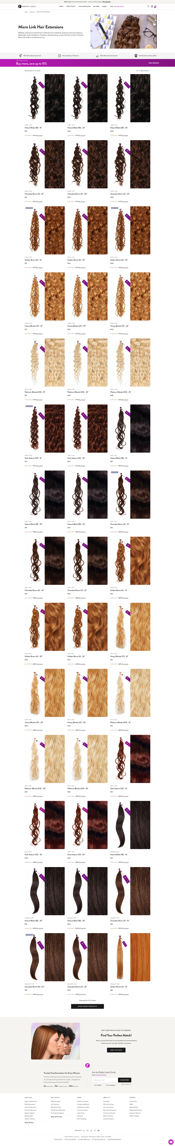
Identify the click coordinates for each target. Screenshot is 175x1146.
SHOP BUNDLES (154, 63)
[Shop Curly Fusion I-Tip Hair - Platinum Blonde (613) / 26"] (130, 362)
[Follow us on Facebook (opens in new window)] (84, 1130)
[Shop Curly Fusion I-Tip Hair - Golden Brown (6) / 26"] (130, 230)
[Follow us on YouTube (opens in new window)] (98, 1130)
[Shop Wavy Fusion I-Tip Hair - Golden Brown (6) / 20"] (45, 627)
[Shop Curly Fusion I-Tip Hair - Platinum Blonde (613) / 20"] (87, 362)
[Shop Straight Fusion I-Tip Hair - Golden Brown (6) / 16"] (130, 957)
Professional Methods (58, 1110)
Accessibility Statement (114, 1139)
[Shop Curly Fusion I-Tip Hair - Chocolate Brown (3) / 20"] (87, 164)
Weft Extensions (30, 1104)
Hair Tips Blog (81, 1119)
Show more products (87, 1006)
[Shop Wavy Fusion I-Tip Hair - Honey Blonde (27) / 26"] (87, 693)
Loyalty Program (108, 1119)
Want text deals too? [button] (126, 1084)
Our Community (108, 1107)
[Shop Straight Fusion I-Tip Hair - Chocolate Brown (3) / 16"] (130, 891)
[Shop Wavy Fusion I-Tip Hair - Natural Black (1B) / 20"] (45, 495)
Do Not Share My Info (98, 1139)
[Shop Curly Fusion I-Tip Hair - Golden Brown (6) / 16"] (45, 230)
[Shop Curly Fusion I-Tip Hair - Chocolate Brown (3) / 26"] (130, 164)
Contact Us (133, 1101)
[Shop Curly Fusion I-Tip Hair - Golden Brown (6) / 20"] (87, 230)
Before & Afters (108, 1116)
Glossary (80, 1116)
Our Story (106, 1101)
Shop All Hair (29, 1123)
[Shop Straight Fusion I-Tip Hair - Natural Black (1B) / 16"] (130, 825)
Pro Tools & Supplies (57, 1113)
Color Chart (80, 1113)
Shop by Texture (30, 1119)
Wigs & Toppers (30, 1113)
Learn (104, 6)
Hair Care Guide (82, 1110)
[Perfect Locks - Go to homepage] (87, 1065)
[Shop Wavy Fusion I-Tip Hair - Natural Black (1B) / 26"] (87, 495)
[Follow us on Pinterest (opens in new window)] (95, 1130)
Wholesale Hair (56, 1107)
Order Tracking (134, 1116)
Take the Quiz (116, 1050)
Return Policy (134, 1107)
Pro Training (55, 1104)
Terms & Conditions (70, 1139)
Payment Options (135, 1113)
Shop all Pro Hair (56, 1117)
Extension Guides (83, 1101)
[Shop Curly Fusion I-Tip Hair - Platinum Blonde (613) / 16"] (45, 362)
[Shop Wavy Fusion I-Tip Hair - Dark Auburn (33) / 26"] (87, 825)
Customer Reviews (109, 1113)
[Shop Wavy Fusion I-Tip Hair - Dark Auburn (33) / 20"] (45, 825)
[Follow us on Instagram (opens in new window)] (87, 1130)
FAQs (131, 1104)
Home (26, 12)
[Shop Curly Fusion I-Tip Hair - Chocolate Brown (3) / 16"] (45, 164)
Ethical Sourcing (108, 1104)
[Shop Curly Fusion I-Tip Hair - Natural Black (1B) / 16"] (45, 98)
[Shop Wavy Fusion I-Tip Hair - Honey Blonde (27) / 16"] (130, 627)
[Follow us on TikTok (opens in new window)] (91, 1130)
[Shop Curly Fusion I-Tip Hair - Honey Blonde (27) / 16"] (45, 296)
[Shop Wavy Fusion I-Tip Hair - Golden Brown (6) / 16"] (130, 561)
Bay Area (96, 6)
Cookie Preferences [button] (84, 1139)
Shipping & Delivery (136, 1110)
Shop (61, 6)
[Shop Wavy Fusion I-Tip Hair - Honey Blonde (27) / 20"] (45, 693)
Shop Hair (32, 12)
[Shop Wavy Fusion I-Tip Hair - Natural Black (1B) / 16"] (130, 428)
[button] (171, 1142)
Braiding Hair (29, 1116)
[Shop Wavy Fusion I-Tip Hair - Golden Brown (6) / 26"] (87, 627)
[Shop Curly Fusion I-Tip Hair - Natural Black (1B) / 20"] (87, 98)
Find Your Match (85, 6)
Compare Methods (83, 1104)
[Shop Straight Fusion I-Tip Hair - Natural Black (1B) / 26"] (87, 891)
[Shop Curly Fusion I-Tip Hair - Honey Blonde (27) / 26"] (130, 296)
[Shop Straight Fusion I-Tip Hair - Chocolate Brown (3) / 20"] (45, 957)
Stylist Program (56, 1101)
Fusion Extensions (31, 1110)
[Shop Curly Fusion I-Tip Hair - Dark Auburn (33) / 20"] (87, 428)
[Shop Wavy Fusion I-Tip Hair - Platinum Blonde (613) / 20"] (45, 759)
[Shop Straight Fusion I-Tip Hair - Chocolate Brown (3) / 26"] (87, 957)
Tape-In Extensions (31, 1101)
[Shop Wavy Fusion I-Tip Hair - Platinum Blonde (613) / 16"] (130, 693)
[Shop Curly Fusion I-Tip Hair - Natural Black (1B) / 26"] (130, 98)
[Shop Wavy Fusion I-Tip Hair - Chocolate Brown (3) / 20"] (45, 561)
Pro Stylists (71, 6)
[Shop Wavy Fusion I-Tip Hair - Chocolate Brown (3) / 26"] (87, 561)
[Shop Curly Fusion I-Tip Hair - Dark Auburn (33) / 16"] (45, 428)
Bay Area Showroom (109, 1110)
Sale (117, 6)
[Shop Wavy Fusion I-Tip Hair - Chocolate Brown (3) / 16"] (130, 495)
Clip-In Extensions (30, 1107)
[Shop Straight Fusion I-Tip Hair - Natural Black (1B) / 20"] (45, 891)
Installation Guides (83, 1107)
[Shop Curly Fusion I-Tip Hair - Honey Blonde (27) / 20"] (87, 296)
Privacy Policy (58, 1139)
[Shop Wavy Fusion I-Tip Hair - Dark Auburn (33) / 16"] (130, 759)
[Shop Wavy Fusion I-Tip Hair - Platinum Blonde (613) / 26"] (87, 759)
